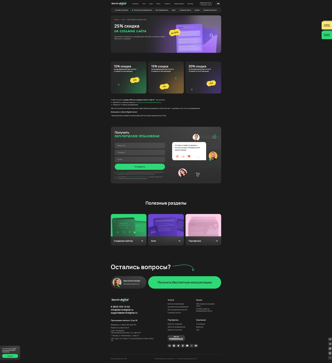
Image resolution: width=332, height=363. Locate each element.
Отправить (140, 166)
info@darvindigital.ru (122, 309)
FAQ (197, 330)
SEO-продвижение (162, 10)
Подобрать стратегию (327, 35)
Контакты (190, 3)
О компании (200, 324)
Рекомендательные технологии (164, 358)
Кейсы (158, 3)
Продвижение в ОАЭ (210, 10)
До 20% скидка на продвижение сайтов (204, 310)
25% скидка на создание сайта (205, 305)
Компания (135, 3)
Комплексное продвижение (143, 10)
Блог (144, 3)
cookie (14, 348)
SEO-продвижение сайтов (177, 310)
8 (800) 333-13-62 (205, 3)
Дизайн (197, 10)
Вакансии (199, 327)
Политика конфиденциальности (187, 358)
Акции (151, 3)
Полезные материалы (326, 25)
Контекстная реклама (176, 304)
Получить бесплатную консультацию (185, 282)
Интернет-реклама (121, 10)
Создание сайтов (185, 10)
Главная (116, 19)
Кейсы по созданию (175, 324)
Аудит (174, 10)
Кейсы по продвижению (176, 327)
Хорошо (10, 356)
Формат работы (179, 3)
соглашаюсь (122, 172)
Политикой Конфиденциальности (138, 177)
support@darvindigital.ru (124, 312)
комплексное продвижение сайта (148, 102)
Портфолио (173, 320)
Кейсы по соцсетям (175, 330)
